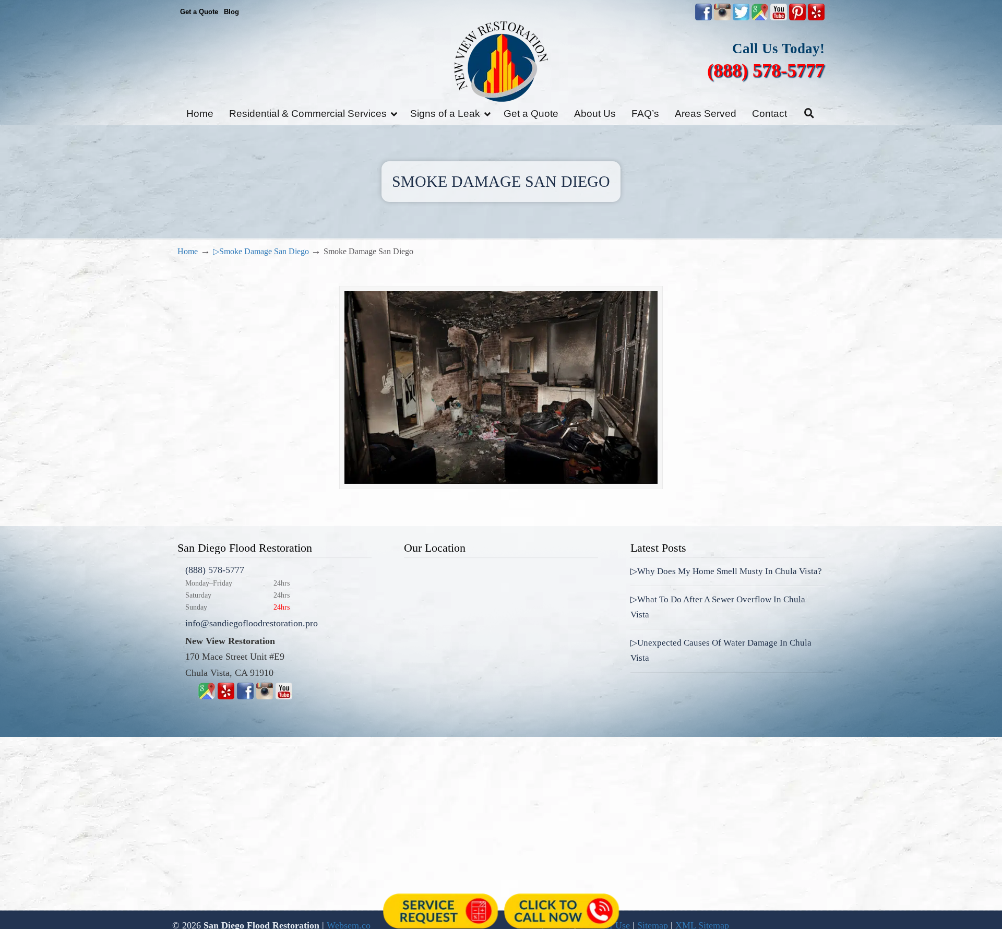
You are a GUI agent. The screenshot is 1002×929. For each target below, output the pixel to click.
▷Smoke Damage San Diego (261, 251)
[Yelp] (226, 696)
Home (187, 251)
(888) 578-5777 (766, 70)
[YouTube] (778, 18)
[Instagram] (264, 696)
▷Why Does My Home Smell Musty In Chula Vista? (726, 571)
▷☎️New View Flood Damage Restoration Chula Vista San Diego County (501, 61)
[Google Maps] (206, 696)
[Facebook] (245, 696)
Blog (231, 12)
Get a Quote (199, 12)
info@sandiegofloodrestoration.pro (251, 623)
